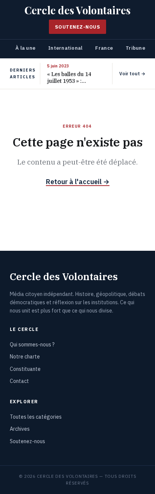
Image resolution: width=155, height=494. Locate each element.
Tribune (135, 48)
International (65, 48)
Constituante (25, 369)
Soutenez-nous (77, 27)
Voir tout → (132, 73)
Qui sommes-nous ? (32, 344)
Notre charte (25, 356)
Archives (20, 428)
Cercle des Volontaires (77, 10)
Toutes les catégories (36, 416)
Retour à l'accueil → (77, 181)
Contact (19, 381)
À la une (25, 48)
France (104, 48)
